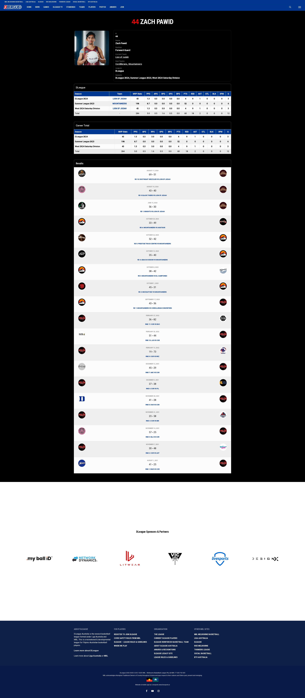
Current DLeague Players (165, 638)
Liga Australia (95, 656)
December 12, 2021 (152, 364)
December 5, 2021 (152, 380)
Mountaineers (135, 64)
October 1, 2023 (152, 283)
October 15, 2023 (152, 251)
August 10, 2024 (152, 187)
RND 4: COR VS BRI (152, 421)
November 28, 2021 (152, 396)
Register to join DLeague (125, 634)
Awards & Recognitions (165, 649)
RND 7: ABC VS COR (152, 372)
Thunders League (202, 649)
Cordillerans (121, 64)
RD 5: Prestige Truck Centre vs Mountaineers (152, 244)
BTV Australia (200, 657)
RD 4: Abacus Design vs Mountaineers (152, 260)
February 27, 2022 (152, 315)
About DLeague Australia (166, 646)
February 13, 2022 (152, 348)
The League (159, 634)
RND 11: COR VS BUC (152, 324)
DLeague (198, 642)
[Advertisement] (152, 503)
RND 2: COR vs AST (152, 453)
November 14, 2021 (152, 428)
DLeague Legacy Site (163, 653)
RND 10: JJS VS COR (152, 340)
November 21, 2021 (152, 412)
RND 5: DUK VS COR (152, 405)
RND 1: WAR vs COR (152, 469)
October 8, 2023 (152, 267)
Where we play (120, 646)
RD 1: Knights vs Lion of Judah (152, 211)
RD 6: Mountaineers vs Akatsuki (152, 227)
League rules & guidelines (166, 657)
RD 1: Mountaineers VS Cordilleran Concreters (152, 308)
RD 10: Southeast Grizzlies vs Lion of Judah (152, 179)
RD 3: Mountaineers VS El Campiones (152, 276)
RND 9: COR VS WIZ (152, 356)
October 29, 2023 (152, 219)
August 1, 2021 (152, 460)
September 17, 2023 (152, 299)
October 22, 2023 (152, 235)
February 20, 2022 (152, 331)
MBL (106, 656)
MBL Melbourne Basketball (206, 634)
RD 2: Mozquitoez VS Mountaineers (152, 292)
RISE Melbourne (201, 646)
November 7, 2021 (152, 444)
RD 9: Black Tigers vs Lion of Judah (152, 195)
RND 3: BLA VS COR (152, 437)
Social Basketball (202, 653)
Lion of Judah (122, 57)
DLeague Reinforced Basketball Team (171, 642)
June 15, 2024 (152, 203)
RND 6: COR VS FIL (152, 389)
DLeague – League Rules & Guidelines (130, 642)
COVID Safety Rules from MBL (127, 638)
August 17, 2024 (152, 170)
